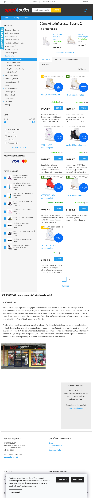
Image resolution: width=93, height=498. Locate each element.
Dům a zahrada (10, 95)
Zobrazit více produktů (63, 52)
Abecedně (45, 64)
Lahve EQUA (9, 98)
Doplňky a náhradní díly (15, 69)
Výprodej (12, 143)
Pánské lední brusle (14, 62)
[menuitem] (5, 18)
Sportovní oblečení (12, 40)
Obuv (7, 85)
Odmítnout (62, 479)
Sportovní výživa (11, 53)
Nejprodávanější (72, 59)
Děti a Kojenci (10, 92)
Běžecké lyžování (11, 79)
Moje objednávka (48, 2)
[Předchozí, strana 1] (64, 279)
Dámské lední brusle (14, 59)
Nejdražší (58, 59)
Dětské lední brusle (14, 66)
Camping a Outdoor (12, 30)
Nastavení (15, 492)
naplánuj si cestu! (76, 408)
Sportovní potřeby (11, 36)
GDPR (35, 2)
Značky (7, 105)
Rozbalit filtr (18, 147)
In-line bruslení (10, 46)
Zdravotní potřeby (11, 88)
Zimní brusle (9, 56)
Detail (58, 108)
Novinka (12, 136)
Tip (10, 140)
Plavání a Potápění (11, 49)
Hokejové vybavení (12, 82)
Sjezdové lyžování (11, 75)
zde (33, 486)
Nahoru (65, 286)
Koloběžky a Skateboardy (14, 43)
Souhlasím (77, 479)
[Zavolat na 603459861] (7, 2)
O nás (51, 443)
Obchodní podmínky (56, 445)
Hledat (56, 10)
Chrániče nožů (12, 72)
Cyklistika (8, 101)
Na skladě (13, 129)
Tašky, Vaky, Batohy (12, 33)
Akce (11, 133)
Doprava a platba (55, 450)
